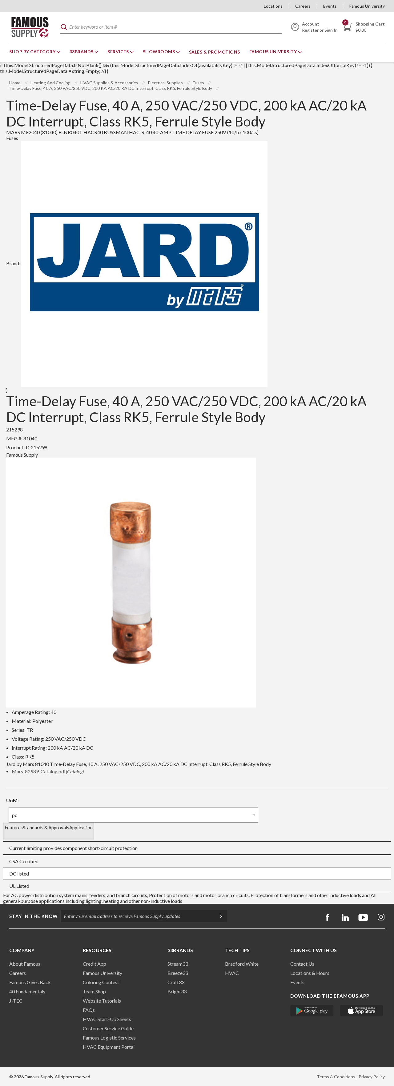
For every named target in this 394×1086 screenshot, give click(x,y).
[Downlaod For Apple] (361, 1010)
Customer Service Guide (108, 1028)
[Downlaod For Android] (312, 1010)
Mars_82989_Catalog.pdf (48, 771)
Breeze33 (177, 973)
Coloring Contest (101, 982)
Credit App (94, 964)
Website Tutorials (102, 1001)
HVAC (232, 973)
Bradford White (242, 964)
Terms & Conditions (336, 1076)
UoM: (12, 800)
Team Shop (94, 991)
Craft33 (175, 982)
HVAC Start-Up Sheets (107, 1019)
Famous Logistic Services (109, 1037)
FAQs (89, 1010)
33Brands (82, 51)
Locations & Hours (309, 973)
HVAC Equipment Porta (108, 1047)
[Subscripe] (218, 916)
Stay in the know (33, 916)
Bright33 (177, 991)
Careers (303, 6)
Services (118, 51)
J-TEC (15, 1001)
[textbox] (171, 27)
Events (330, 6)
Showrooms (159, 51)
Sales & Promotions (214, 51)
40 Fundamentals (27, 991)
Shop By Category (33, 51)
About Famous (24, 964)
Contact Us (302, 964)
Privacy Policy (372, 1076)
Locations (273, 6)
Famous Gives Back (30, 982)
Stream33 (177, 964)
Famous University (367, 6)
